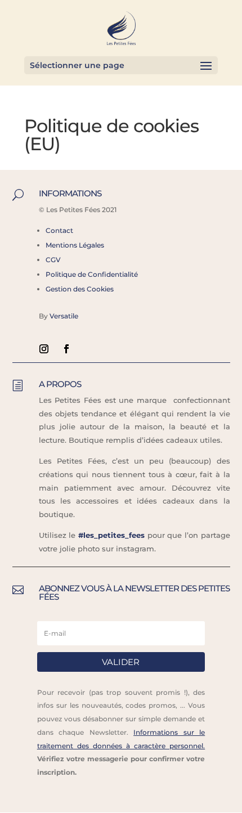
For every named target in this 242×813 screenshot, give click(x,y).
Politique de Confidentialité (92, 274)
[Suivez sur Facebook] (66, 349)
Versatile (64, 316)
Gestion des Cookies (80, 289)
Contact (59, 230)
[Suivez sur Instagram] (44, 349)
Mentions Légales (75, 245)
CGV (53, 259)
